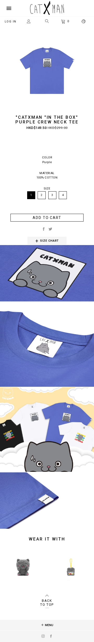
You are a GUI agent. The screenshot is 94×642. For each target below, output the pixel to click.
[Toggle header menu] (9, 8)
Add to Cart (47, 218)
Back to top (47, 603)
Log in (10, 21)
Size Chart (49, 240)
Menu (48, 625)
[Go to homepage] (47, 14)
